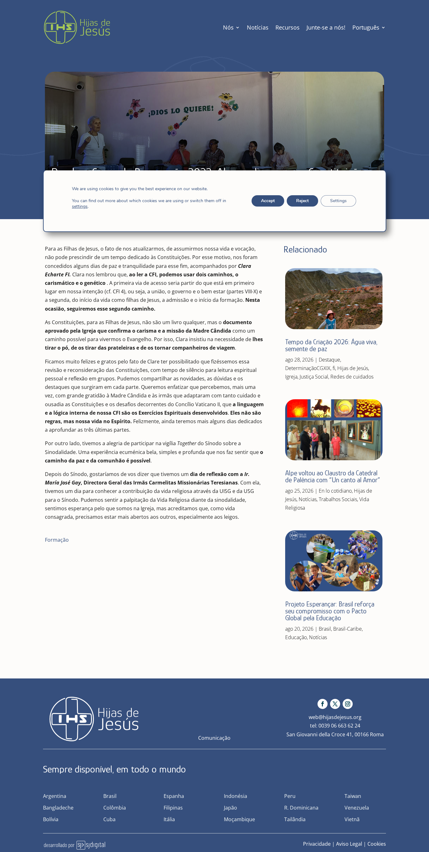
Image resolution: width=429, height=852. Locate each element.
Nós (228, 27)
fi (334, 368)
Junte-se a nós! (326, 27)
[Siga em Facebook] (323, 704)
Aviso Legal (349, 843)
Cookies (376, 843)
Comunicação (214, 737)
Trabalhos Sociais (338, 499)
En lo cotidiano (335, 490)
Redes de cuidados (351, 376)
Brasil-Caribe (347, 628)
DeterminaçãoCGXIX (307, 368)
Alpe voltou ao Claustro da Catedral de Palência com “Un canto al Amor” (332, 476)
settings (80, 206)
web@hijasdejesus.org (335, 717)
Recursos (287, 27)
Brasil (325, 628)
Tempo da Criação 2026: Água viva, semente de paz (331, 345)
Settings (338, 201)
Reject (302, 201)
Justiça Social (314, 376)
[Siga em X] (335, 704)
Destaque (329, 359)
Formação (57, 539)
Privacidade (317, 843)
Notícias (258, 27)
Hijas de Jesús (352, 368)
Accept (267, 201)
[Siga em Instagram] (348, 704)
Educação (296, 637)
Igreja (291, 376)
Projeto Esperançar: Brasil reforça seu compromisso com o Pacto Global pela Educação (329, 611)
